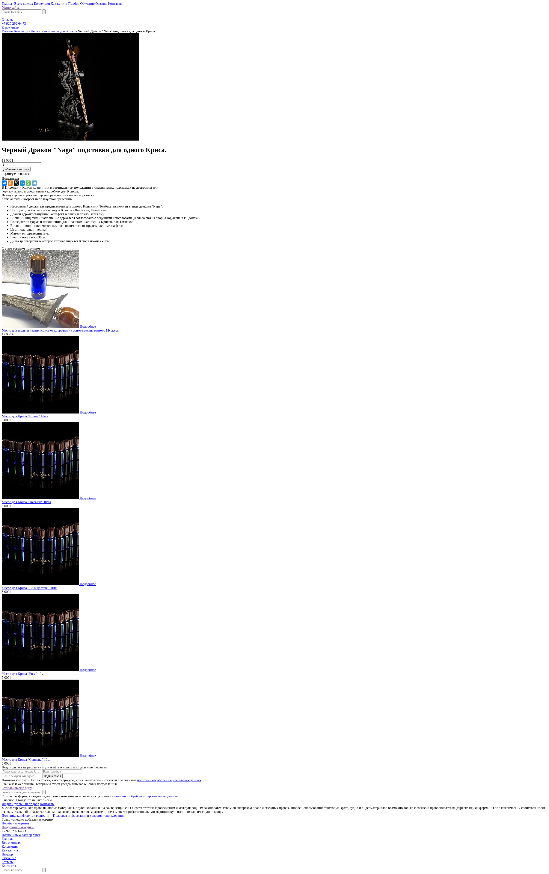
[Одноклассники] (10, 183)
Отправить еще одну (17, 788)
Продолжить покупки (18, 827)
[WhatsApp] (28, 183)
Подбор (73, 3)
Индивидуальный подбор (20, 804)
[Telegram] (34, 183)
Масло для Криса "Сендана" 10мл (26, 759)
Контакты (115, 3)
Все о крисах (23, 3)
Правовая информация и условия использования (88, 815)
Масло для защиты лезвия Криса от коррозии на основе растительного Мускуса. (60, 330)
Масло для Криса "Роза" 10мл (23, 674)
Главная (7, 3)
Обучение (87, 3)
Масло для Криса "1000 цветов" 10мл (29, 588)
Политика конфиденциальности (25, 815)
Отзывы (101, 3)
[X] (16, 183)
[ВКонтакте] (4, 183)
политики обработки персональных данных (169, 780)
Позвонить (10, 835)
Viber (36, 835)
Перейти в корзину (16, 823)
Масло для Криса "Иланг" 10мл (25, 416)
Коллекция (42, 3)
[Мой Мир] (22, 183)
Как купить (59, 3)
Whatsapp (25, 835)
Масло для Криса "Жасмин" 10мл (26, 502)
